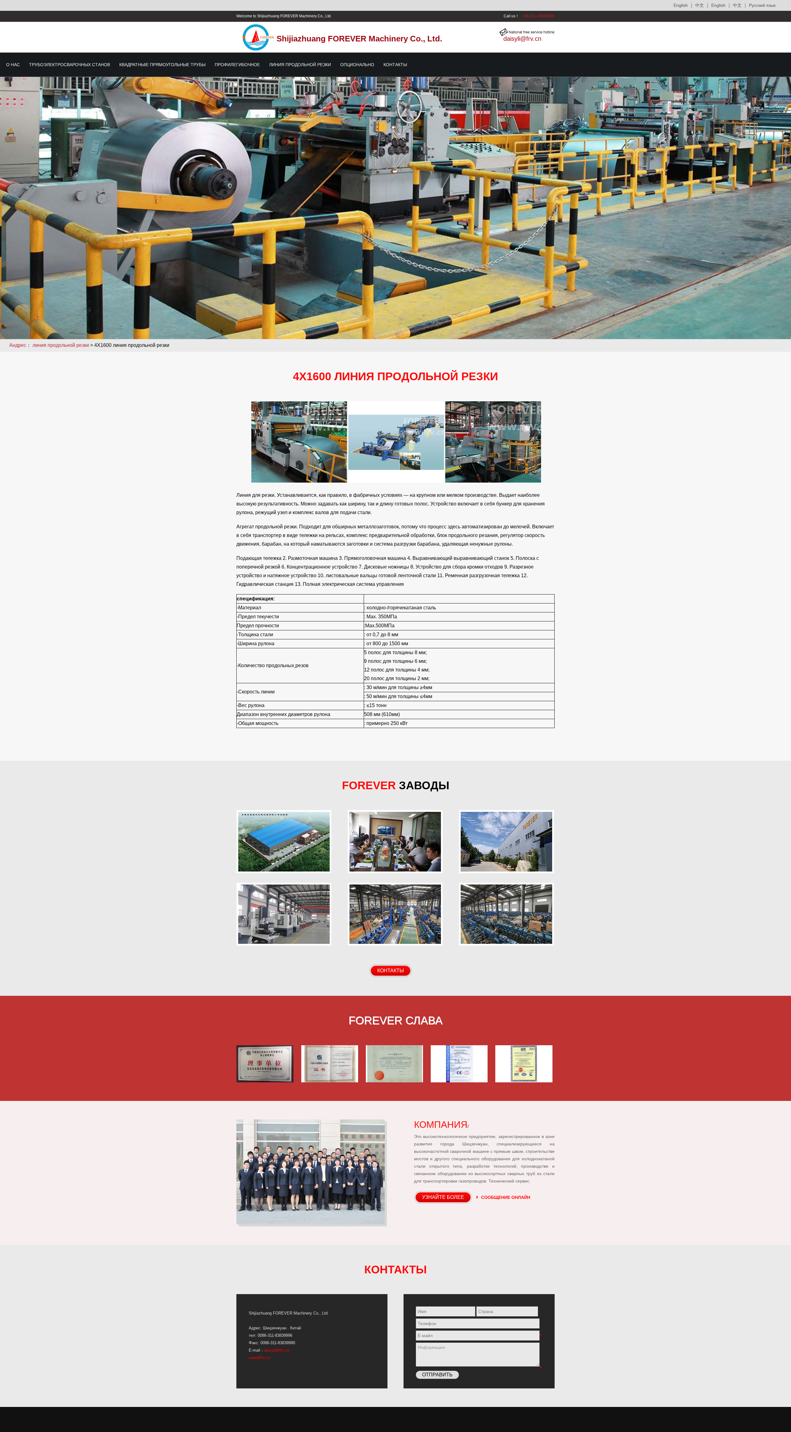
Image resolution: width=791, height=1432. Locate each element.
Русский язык (762, 5)
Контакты (395, 64)
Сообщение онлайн (505, 1197)
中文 (737, 5)
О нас (13, 64)
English (718, 5)
